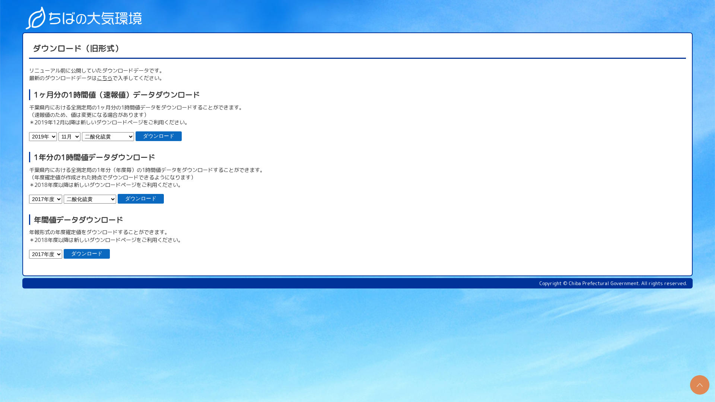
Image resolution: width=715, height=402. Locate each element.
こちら (104, 78)
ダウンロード (158, 136)
